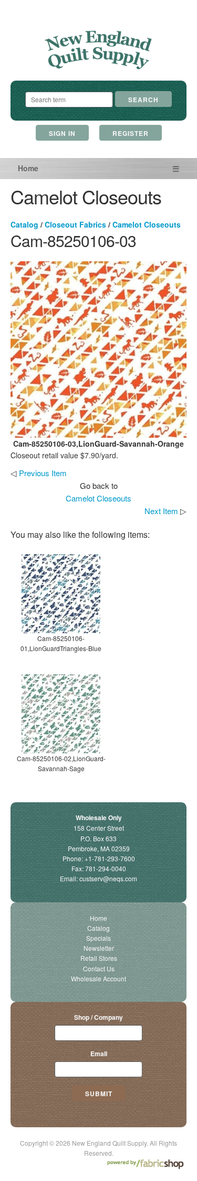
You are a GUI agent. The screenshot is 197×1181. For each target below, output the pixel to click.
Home (28, 168)
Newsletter (99, 947)
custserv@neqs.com (108, 878)
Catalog (24, 224)
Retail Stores (98, 957)
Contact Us (99, 968)
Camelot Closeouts (146, 224)
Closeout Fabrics (75, 224)
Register (130, 133)
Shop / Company (98, 1017)
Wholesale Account (98, 978)
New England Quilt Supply (98, 50)
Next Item (161, 510)
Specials (98, 937)
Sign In (62, 133)
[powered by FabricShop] (145, 1164)
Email (98, 1053)
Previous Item (43, 472)
